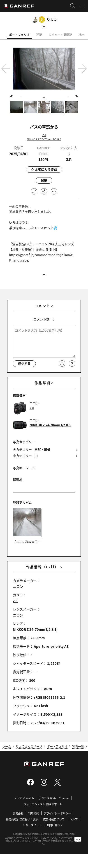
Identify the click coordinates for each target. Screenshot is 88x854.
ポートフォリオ (19, 34)
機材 (81, 34)
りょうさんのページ (29, 746)
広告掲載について (54, 819)
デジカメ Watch (24, 798)
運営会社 (18, 813)
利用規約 (33, 813)
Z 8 (44, 135)
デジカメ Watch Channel (54, 798)
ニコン (18, 586)
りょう (52, 19)
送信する (24, 363)
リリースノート (32, 825)
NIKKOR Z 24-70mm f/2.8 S (44, 139)
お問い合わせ (54, 825)
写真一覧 (78, 746)
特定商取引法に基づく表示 (22, 819)
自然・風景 (42, 449)
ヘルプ (73, 819)
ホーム (6, 746)
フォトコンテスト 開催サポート (43, 804)
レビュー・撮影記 (60, 34)
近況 (39, 34)
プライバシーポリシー (57, 813)
